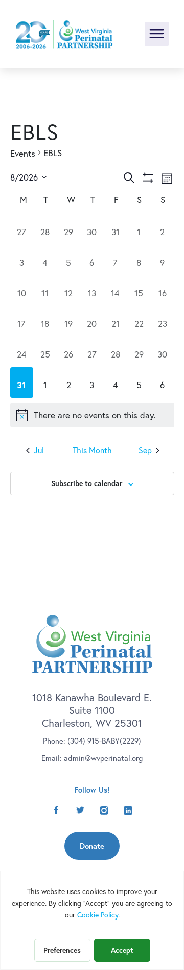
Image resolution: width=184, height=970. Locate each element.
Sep (145, 450)
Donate (92, 846)
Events (22, 153)
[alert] (92, 415)
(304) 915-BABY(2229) (104, 741)
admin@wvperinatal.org (103, 758)
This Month (92, 450)
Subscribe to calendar (86, 483)
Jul (39, 450)
